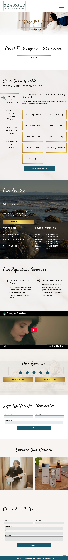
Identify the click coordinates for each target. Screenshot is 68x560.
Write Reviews (50, 379)
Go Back (34, 57)
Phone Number (9, 531)
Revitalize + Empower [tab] (11, 145)
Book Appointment (34, 29)
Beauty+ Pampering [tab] (12, 99)
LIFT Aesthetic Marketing (30, 558)
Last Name (38, 414)
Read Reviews (18, 379)
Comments (8, 535)
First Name (8, 414)
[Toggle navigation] (61, 6)
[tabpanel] (44, 128)
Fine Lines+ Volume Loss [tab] (11, 130)
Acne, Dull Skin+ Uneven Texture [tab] (11, 115)
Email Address (9, 420)
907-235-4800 (12, 246)
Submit (34, 428)
